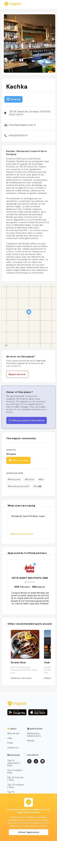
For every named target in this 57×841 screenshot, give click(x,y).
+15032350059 (17, 135)
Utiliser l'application (28, 832)
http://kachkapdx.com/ (21, 125)
